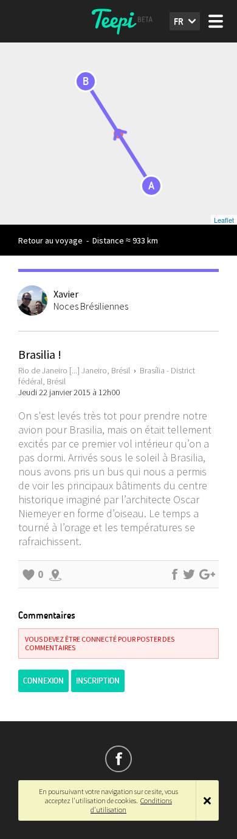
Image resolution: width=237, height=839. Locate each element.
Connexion (43, 681)
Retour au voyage (50, 240)
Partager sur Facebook (174, 574)
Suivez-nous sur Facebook (118, 759)
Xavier (65, 294)
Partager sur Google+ (207, 574)
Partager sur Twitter (189, 574)
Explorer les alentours (55, 574)
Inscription (98, 681)
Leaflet (224, 220)
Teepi (118, 21)
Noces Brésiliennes (90, 306)
